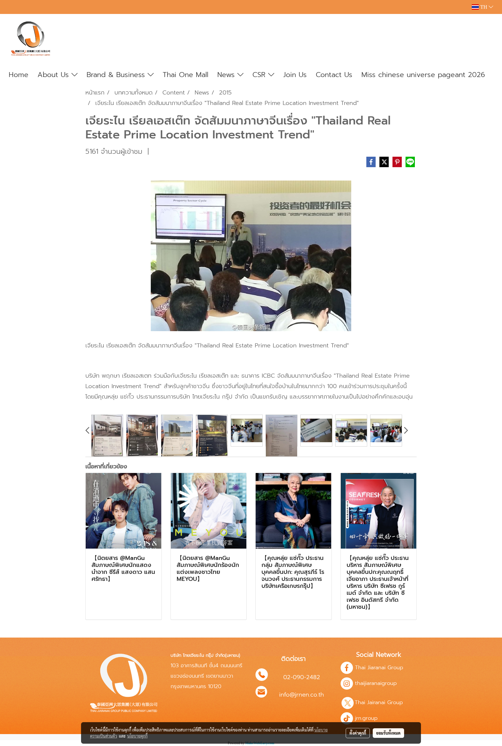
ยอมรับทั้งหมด (388, 733)
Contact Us (334, 74)
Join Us (295, 74)
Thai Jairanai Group (380, 702)
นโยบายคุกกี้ (137, 735)
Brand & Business (117, 74)
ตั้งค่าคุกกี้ (357, 733)
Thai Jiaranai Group (379, 667)
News (227, 74)
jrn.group (365, 718)
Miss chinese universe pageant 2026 (423, 74)
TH (484, 7)
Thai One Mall (185, 74)
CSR (260, 74)
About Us (54, 74)
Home (18, 74)
